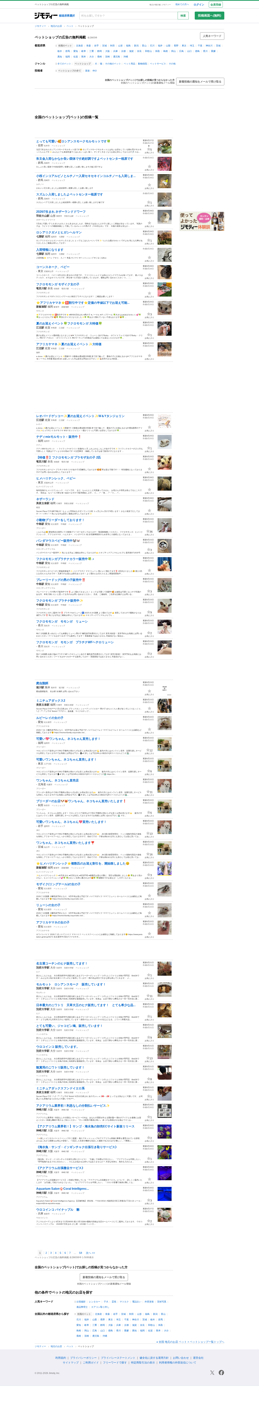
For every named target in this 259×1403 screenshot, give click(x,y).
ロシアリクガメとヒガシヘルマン (59, 232)
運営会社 (198, 1357)
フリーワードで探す (115, 1362)
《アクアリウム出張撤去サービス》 (60, 1168)
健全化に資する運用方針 (154, 1357)
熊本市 (54, 688)
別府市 (59, 968)
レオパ (39, 424)
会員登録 (215, 4)
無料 (38, 352)
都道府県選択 (67, 15)
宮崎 (107, 56)
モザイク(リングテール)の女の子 (58, 884)
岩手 (96, 45)
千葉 (200, 45)
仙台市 (47, 847)
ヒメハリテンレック (44, 486)
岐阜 (83, 51)
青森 (88, 45)
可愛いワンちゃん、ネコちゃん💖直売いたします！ (71, 821)
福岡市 (54, 237)
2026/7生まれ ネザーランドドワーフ (61, 211)
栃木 (59, 51)
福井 (160, 45)
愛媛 (213, 51)
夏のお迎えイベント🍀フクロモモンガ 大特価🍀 (69, 323)
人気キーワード (212, 35)
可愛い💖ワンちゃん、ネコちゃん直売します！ (68, 738)
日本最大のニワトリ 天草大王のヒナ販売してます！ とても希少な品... (86, 1005)
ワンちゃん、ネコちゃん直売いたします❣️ (65, 842)
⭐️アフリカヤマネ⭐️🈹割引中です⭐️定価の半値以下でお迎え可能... (83, 302)
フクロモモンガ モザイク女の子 (57, 284)
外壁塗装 (149, 1301)
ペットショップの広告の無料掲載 (60, 37)
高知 (59, 56)
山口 (189, 51)
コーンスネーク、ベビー (54, 267)
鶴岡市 (59, 216)
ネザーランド (45, 499)
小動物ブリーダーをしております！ (60, 520)
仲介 (95, 70)
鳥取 (157, 51)
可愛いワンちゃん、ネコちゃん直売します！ (66, 759)
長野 (176, 45)
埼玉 (192, 45)
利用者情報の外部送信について (177, 1362)
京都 (123, 51)
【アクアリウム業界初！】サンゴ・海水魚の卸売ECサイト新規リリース (85, 1126)
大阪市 (56, 1110)
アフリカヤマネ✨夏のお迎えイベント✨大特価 (68, 344)
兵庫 (115, 51)
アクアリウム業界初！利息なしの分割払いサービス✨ (73, 1105)
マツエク (124, 1301)
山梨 (168, 45)
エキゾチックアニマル (45, 549)
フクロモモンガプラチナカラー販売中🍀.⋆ (65, 559)
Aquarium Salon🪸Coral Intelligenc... (62, 1188)
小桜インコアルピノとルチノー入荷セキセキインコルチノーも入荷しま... (86, 176)
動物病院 (142, 63)
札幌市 (49, 785)
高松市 (47, 626)
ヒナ (38, 972)
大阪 (107, 51)
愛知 (75, 51)
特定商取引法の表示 (143, 1362)
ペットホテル (42, 1034)
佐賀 (75, 56)
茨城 (218, 45)
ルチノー (40, 184)
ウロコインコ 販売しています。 (57, 1046)
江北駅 (61, 328)
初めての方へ (182, 4)
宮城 (104, 45)
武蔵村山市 (48, 271)
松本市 (47, 146)
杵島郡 (54, 328)
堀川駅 (61, 688)
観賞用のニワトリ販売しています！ (60, 1067)
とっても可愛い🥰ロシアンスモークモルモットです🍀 (73, 141)
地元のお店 (57, 26)
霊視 (114, 1301)
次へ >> (90, 1252)
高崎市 (47, 163)
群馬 (67, 51)
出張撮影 (81, 1301)
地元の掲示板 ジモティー (160, 5)
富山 (144, 45)
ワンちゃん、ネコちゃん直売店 (57, 780)
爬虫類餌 (42, 683)
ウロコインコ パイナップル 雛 (57, 1209)
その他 (172, 63)
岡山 (173, 51)
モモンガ (40, 311)
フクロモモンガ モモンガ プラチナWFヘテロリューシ (75, 642)
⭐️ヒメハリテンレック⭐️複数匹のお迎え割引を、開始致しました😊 (83, 863)
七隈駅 (61, 237)
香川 (205, 51)
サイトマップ (71, 1362)
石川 (152, 45)
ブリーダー (41, 528)
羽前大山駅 (69, 216)
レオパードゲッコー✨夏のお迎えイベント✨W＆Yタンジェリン (80, 416)
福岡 (67, 56)
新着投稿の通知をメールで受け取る (200, 81)
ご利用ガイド (91, 1362)
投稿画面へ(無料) (209, 15)
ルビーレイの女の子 (50, 717)
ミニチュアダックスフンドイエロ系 (60, 1088)
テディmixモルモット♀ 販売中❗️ (59, 436)
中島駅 (63, 524)
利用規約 (60, 1357)
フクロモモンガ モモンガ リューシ (62, 621)
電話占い (136, 1301)
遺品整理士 (82, 1307)
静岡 (99, 51)
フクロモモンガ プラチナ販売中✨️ (59, 600)
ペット (70, 26)
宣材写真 (161, 1301)
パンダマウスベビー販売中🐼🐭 (58, 540)
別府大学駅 (69, 968)
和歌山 (148, 51)
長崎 (99, 56)
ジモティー (41, 26)
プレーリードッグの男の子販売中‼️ (61, 579)
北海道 (79, 45)
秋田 (112, 45)
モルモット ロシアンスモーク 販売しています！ (71, 984)
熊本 (83, 56)
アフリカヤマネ (42, 726)
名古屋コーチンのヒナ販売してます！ (62, 963)
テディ (39, 445)
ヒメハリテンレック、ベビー (56, 478)
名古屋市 (55, 524)
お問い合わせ (181, 1357)
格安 (38, 507)
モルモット (41, 992)
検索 (183, 15)
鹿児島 (116, 56)
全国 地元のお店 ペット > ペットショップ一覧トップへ (191, 1341)
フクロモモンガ (42, 293)
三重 (91, 51)
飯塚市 (56, 307)
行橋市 (59, 503)
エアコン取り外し (100, 1307)
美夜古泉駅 (69, 503)
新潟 (136, 45)
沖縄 (125, 56)
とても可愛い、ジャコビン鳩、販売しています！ (69, 1025)
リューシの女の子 (48, 905)
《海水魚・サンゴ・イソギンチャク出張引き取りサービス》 (77, 1147)
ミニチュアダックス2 (50, 700)
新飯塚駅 (65, 307)
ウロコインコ (42, 1218)
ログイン (199, 4)
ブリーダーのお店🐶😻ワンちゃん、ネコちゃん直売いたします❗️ (81, 801)
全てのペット (64, 63)
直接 (87, 70)
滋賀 (131, 51)
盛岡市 (47, 826)
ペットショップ (58, 146)
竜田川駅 (65, 289)
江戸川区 (48, 764)
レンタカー (94, 1301)
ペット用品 (129, 63)
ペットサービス (158, 63)
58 (80, 1252)
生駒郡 (56, 289)
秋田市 (47, 805)
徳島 (197, 51)
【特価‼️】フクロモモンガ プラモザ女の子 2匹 (68, 457)
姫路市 (47, 1214)
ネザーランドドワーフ (45, 220)
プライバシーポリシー (83, 1357)
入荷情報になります (50, 249)
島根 (165, 51)
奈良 (139, 51)
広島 (181, 51)
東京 (184, 45)
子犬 (106, 1301)
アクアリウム (42, 1114)
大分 (91, 56)
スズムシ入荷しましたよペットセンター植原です (69, 194)
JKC (38, 830)
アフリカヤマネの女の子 (53, 922)
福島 (128, 45)
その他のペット (113, 63)
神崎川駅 (65, 1110)
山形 (120, 45)
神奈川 (209, 45)
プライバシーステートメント (118, 1357)
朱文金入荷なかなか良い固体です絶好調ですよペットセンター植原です (84, 158)
